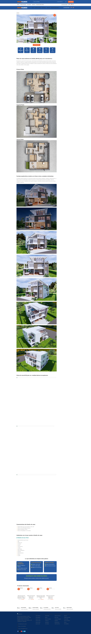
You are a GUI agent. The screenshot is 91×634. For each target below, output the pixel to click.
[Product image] (21, 591)
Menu (37, 614)
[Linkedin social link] (23, 631)
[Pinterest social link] (21, 631)
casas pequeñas (38, 617)
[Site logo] (22, 1)
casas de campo (38, 622)
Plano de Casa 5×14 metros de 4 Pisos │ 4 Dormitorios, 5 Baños (21, 596)
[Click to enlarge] (18, 35)
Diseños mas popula (48, 614)
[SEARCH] (66, 2)
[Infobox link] (22, 608)
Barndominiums (57, 622)
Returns (46, 617)
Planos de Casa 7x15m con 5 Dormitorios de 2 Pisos (41, 596)
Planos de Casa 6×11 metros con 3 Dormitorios (31, 596)
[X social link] (19, 631)
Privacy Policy (47, 615)
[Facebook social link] (18, 631)
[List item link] (24, 626)
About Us (65, 615)
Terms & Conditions (67, 620)
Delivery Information (67, 617)
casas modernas (38, 615)
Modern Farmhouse (57, 615)
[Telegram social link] (24, 631)
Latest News (47, 622)
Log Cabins (56, 620)
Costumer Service (67, 614)
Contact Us (46, 620)
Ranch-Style (56, 617)
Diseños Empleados (58, 614)
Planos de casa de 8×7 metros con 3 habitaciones (50, 596)
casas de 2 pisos (38, 620)
